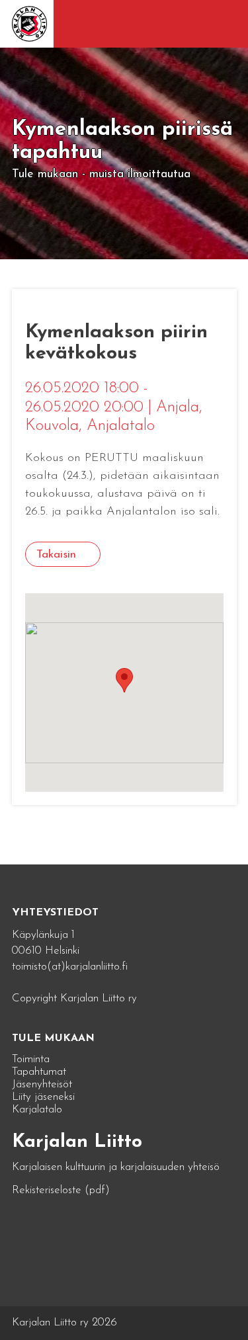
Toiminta (31, 1059)
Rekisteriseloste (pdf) (61, 1190)
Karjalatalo (37, 1109)
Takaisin (56, 554)
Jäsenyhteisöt (42, 1084)
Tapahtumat (39, 1071)
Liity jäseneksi (43, 1097)
